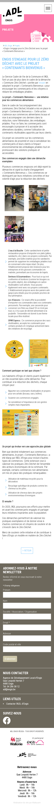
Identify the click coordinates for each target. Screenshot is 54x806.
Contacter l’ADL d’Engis (17, 703)
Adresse (7, 633)
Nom (5, 600)
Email (6, 622)
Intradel (42, 83)
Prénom (6, 590)
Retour (27, 550)
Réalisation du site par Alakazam (27, 802)
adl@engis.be (9, 689)
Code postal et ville (12, 644)
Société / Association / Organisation (20, 611)
